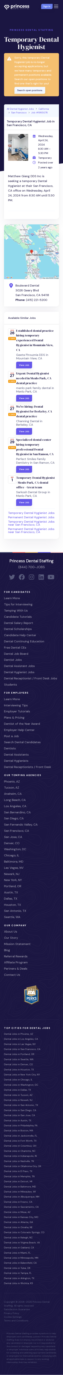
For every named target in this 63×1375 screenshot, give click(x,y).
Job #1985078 (39, 112)
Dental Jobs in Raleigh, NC (18, 1237)
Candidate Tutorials (18, 617)
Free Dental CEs (15, 648)
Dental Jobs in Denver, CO (18, 1064)
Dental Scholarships (18, 629)
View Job (24, 365)
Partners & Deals (15, 969)
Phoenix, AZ (12, 782)
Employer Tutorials (17, 711)
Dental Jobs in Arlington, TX (19, 1278)
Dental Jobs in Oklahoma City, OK (22, 1166)
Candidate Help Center (20, 635)
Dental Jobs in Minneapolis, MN (21, 1257)
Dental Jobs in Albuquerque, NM (21, 1196)
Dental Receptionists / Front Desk (27, 767)
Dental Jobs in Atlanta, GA (18, 1222)
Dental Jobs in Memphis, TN (19, 1176)
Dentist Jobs (13, 660)
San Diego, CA (14, 818)
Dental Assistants (16, 755)
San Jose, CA (13, 837)
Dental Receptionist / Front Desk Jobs (30, 678)
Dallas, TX (10, 899)
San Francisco (19, 112)
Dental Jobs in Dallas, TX (17, 1089)
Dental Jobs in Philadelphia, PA (20, 1125)
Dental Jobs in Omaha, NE (18, 1227)
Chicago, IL (11, 855)
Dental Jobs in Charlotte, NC (19, 1150)
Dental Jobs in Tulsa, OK (17, 1268)
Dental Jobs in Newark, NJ (18, 1100)
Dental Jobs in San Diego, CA (20, 1110)
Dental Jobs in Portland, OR (19, 1054)
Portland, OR (12, 886)
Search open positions (29, 90)
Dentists (10, 748)
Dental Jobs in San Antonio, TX (21, 1105)
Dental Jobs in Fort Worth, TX (20, 1140)
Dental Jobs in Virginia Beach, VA (22, 1242)
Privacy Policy (11, 1313)
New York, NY (13, 880)
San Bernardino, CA (17, 812)
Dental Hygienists (16, 761)
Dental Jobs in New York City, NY (22, 1074)
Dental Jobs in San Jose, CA (19, 1115)
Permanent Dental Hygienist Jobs (31, 517)
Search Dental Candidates (22, 742)
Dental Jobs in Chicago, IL (18, 1079)
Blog (7, 950)
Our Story (11, 938)
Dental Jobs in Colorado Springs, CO (24, 1232)
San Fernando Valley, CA (21, 825)
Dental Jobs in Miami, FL (17, 1252)
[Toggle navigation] (56, 6)
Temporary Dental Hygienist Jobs (31, 513)
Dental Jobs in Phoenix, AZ (18, 1033)
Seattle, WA (12, 917)
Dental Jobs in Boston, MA (18, 1130)
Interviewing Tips (16, 705)
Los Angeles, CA (15, 806)
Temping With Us (16, 611)
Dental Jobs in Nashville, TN (19, 1161)
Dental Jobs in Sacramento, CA (21, 1206)
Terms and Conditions (16, 1320)
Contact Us (12, 975)
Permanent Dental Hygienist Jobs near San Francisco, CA (31, 530)
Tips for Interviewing (18, 604)
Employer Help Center (19, 730)
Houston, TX (12, 905)
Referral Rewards (16, 956)
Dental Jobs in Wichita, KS (18, 1283)
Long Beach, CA (15, 800)
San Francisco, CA (16, 831)
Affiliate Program (16, 962)
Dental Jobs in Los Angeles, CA (21, 1038)
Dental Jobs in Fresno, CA (18, 1201)
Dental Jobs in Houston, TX (19, 1069)
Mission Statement (17, 944)
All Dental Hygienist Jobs (20, 108)
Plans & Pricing (14, 718)
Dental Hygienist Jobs (19, 672)
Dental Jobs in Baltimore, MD (20, 1186)
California (43, 108)
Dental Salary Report (18, 623)
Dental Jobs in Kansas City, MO (21, 1217)
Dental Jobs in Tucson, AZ (18, 1095)
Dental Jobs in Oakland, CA (19, 1247)
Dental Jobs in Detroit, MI (18, 1181)
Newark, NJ (11, 874)
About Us (10, 932)
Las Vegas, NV (14, 868)
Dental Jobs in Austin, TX (17, 1120)
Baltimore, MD (13, 862)
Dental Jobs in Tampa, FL (18, 1273)
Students (10, 685)
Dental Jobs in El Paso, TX (18, 1171)
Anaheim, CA (13, 794)
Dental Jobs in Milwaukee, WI (20, 1191)
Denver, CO (11, 843)
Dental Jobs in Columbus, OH (20, 1145)
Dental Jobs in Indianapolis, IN (20, 1155)
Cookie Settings (13, 1316)
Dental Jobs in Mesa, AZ (17, 1212)
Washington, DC (15, 849)
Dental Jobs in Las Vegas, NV (20, 1044)
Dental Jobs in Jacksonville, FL (20, 1135)
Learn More (12, 598)
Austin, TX (11, 892)
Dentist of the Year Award (22, 724)
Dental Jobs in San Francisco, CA (22, 1049)
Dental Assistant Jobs (19, 666)
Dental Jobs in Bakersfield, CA (20, 1262)
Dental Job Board (16, 654)
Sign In (46, 6)
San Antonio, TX (15, 911)
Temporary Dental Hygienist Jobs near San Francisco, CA (31, 523)
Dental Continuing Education (24, 641)
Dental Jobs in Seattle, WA (18, 1059)
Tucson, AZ (11, 788)
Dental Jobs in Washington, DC (21, 1084)
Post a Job (11, 736)
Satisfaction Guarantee (17, 1309)
